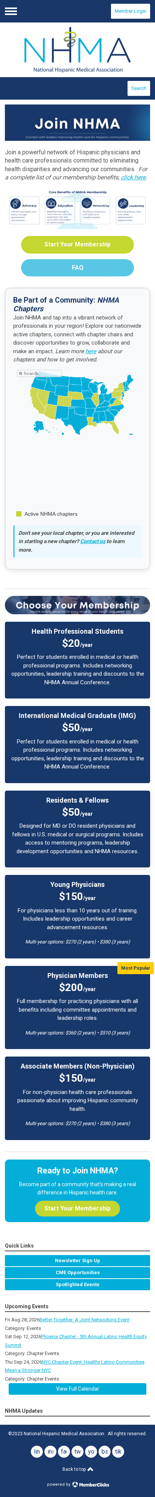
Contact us (92, 541)
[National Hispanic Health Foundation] (77, 50)
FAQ (78, 267)
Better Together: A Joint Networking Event (84, 1319)
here (90, 351)
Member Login (130, 11)
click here (133, 177)
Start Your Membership (77, 244)
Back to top (74, 1469)
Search (138, 88)
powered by (59, 1484)
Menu (11, 11)
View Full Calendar (77, 1389)
